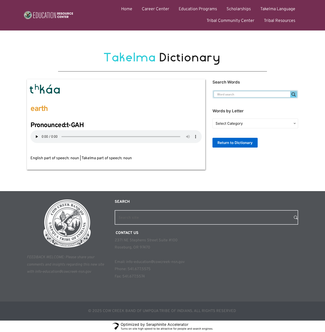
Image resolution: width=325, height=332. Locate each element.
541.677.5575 (139, 269)
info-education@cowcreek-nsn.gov (155, 262)
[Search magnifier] (293, 94)
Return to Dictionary (235, 142)
